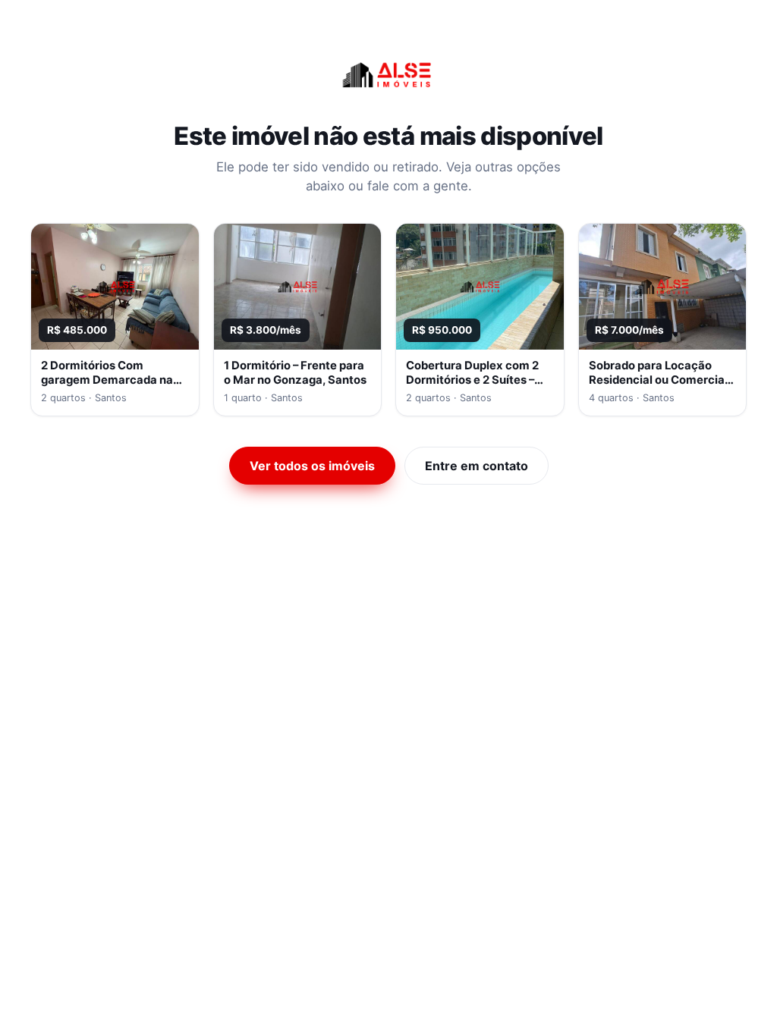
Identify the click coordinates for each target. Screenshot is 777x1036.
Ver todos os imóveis (312, 465)
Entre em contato (476, 465)
